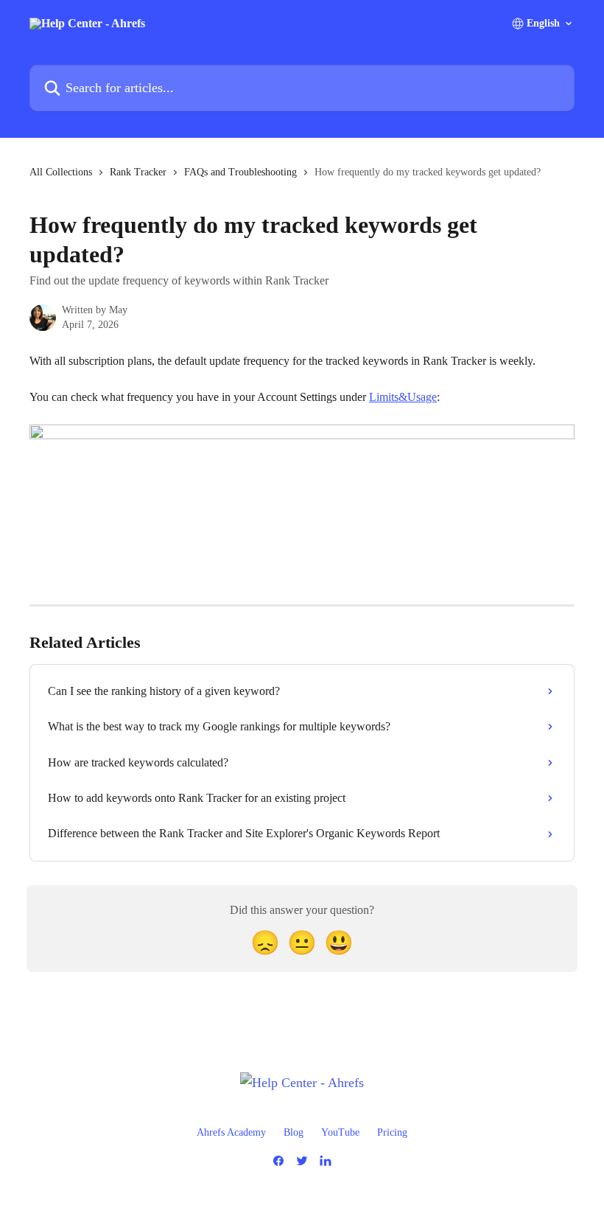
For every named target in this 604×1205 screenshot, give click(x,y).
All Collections (60, 172)
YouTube (340, 1132)
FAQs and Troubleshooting (240, 172)
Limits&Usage (403, 397)
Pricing (392, 1132)
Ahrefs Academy (231, 1132)
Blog (293, 1132)
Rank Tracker (138, 172)
